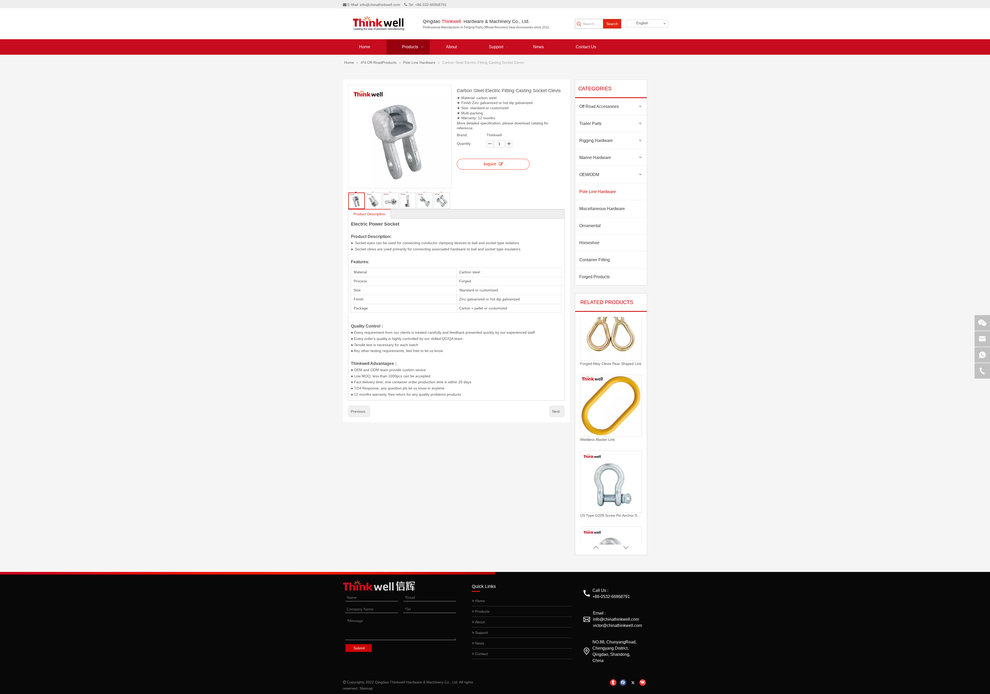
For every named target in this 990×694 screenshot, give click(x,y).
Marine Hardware (595, 157)
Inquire (490, 164)
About (479, 622)
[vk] (642, 682)
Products (482, 611)
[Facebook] (623, 682)
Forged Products (594, 277)
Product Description (369, 214)
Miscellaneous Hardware (602, 208)
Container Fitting (594, 260)
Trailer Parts (590, 123)
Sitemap (366, 688)
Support (481, 633)
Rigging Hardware (596, 140)
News (479, 643)
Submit (359, 648)
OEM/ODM (589, 174)
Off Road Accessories (599, 106)
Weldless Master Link (597, 382)
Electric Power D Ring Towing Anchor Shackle (611, 533)
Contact (481, 654)
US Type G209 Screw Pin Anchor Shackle (611, 458)
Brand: (462, 135)
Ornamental (590, 226)
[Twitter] (633, 682)
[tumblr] (613, 682)
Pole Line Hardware (597, 191)
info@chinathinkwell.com (380, 5)
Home (479, 601)
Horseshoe (589, 243)
